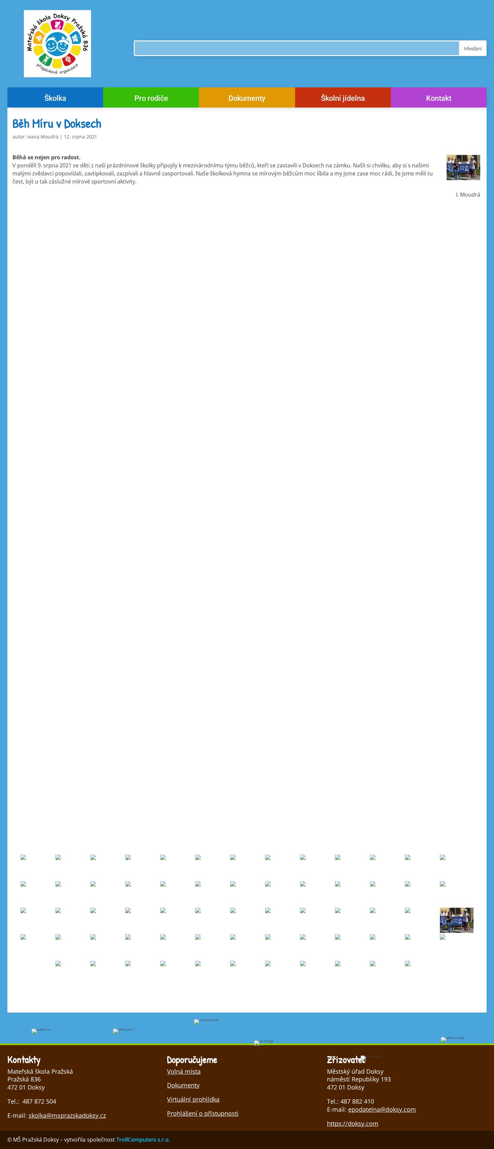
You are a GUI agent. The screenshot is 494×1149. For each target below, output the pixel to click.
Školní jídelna (343, 99)
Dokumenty (247, 99)
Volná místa (184, 1071)
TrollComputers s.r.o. (143, 1139)
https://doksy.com (352, 1123)
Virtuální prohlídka (193, 1099)
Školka (55, 99)
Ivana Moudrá (42, 136)
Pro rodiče (151, 99)
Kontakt (438, 99)
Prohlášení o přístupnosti (203, 1113)
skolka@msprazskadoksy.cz (67, 1115)
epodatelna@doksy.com (382, 1109)
